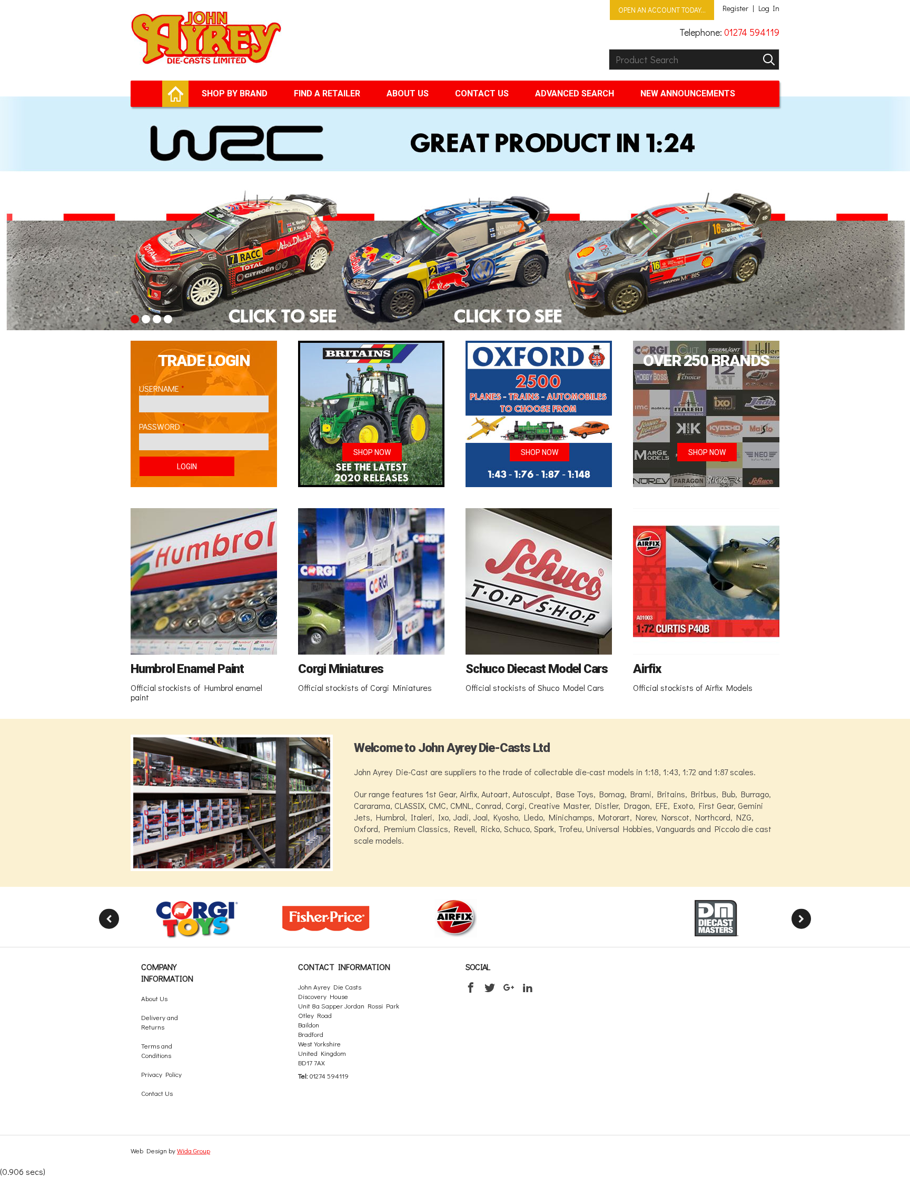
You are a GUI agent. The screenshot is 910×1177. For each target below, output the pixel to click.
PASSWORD (159, 426)
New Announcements (687, 93)
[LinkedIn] (527, 987)
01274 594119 (751, 32)
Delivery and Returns (159, 1022)
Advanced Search (574, 93)
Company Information (167, 972)
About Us (408, 93)
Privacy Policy (161, 1074)
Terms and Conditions (156, 1050)
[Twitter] (489, 987)
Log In (768, 8)
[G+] (508, 987)
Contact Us (482, 93)
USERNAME (159, 388)
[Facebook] (471, 987)
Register (735, 8)
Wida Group (193, 1150)
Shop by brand (235, 93)
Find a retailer (327, 93)
